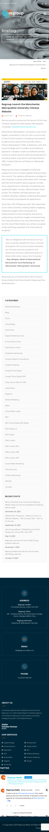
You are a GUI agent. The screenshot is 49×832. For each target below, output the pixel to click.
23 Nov (37, 790)
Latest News (10, 388)
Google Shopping (12, 365)
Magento (8, 394)
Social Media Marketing (14, 464)
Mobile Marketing (12, 400)
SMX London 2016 (12, 452)
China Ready (10, 324)
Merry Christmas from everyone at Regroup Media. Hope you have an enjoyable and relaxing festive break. (24, 505)
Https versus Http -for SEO (15, 382)
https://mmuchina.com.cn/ (24, 127)
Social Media (8, 757)
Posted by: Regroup (25, 115)
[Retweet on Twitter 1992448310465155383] (12, 806)
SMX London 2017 (12, 458)
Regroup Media (13, 790)
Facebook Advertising (14, 353)
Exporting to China (12, 347)
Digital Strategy (9, 743)
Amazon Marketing (33, 757)
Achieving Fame (9, 746)
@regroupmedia (26, 790)
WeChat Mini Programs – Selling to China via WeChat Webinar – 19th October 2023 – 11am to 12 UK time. (24, 518)
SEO (7, 417)
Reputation (8, 750)
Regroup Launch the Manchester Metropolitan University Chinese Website (21, 108)
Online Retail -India (12, 411)
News (7, 406)
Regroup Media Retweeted (22, 813)
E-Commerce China (13, 342)
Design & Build (31, 746)
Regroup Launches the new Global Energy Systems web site (22, 541)
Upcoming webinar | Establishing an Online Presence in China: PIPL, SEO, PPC (22, 530)
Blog (7, 313)
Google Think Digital (13, 371)
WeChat (8, 481)
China (7, 318)
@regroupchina (25, 816)
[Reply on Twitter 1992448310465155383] (7, 806)
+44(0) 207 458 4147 (10, 3)
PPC (5, 754)
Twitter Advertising (13, 475)
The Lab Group (11, 469)
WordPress (7, 764)
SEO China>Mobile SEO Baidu (17, 423)
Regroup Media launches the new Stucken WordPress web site (22, 552)
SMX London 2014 (12, 446)
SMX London (10, 440)
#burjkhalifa (39, 798)
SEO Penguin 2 (11, 429)
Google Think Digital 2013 (15, 376)
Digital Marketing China (14, 336)
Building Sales (31, 743)
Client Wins (9, 330)
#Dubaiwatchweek (26, 793)
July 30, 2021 (8, 115)
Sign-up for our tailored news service (22, 38)
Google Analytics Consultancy (17, 359)
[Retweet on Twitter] (12, 813)
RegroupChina (12, 816)
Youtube (8, 487)
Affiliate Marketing (12, 307)
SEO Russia (9, 435)
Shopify (29, 761)
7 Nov (36, 816)
